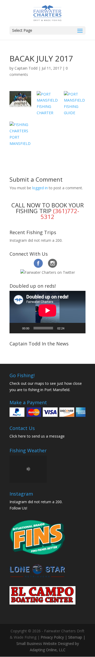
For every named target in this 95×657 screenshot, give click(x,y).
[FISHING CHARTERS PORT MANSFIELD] (20, 134)
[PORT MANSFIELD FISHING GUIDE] (75, 103)
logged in (40, 187)
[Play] (16, 328)
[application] (48, 312)
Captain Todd (26, 68)
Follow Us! (18, 508)
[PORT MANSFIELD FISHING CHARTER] (47, 103)
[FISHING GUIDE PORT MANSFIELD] (20, 99)
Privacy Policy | (54, 637)
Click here (18, 436)
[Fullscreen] (78, 328)
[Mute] (70, 328)
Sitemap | (76, 637)
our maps (36, 383)
